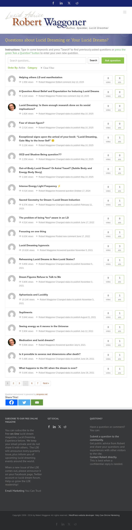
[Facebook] (12, 402)
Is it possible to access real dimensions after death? (50, 354)
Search (93, 60)
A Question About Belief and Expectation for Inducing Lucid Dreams (59, 91)
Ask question (113, 60)
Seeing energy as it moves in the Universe (43, 326)
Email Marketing (14, 490)
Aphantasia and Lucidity (33, 294)
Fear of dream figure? (31, 122)
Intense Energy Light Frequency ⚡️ (39, 186)
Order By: (16, 67)
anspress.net (41, 394)
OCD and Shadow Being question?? (40, 154)
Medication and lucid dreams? (37, 340)
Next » (46, 383)
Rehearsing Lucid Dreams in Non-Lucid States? (47, 259)
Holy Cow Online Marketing (107, 515)
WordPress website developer (81, 515)
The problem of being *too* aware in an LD (44, 217)
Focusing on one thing (32, 231)
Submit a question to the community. (104, 438)
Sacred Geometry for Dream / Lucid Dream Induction (49, 199)
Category (32, 67)
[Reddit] (65, 426)
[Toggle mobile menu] (125, 12)
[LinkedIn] (54, 426)
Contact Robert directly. (103, 457)
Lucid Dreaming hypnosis (34, 245)
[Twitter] (24, 402)
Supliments (25, 312)
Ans (119, 80)
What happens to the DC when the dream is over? (48, 368)
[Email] (37, 402)
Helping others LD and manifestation (40, 77)
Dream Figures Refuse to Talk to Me (40, 277)
